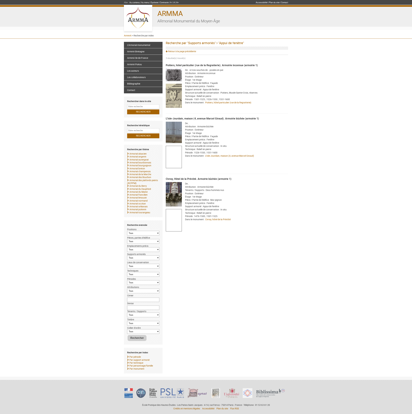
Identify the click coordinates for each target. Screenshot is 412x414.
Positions (131, 229)
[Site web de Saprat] (198, 397)
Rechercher (137, 338)
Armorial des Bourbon (140, 177)
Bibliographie (133, 83)
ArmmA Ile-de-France (137, 57)
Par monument (136, 368)
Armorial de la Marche (140, 174)
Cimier (130, 295)
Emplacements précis (137, 245)
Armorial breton (137, 168)
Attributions (133, 287)
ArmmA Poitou (134, 64)
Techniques (132, 270)
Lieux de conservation (138, 262)
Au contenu (134, 2)
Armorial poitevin (137, 209)
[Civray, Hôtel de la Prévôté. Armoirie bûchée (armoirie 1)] (174, 194)
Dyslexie (154, 2)
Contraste (164, 2)
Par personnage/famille (141, 365)
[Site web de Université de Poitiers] (231, 397)
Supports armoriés (136, 254)
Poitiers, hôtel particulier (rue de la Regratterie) (228, 102)
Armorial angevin (137, 156)
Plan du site (274, 2)
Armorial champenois (140, 171)
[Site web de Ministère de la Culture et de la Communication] (128, 397)
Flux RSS (234, 408)
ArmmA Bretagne (135, 51)
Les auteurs (133, 70)
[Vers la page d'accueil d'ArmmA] (138, 18)
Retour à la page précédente (182, 51)
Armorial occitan (137, 203)
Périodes (131, 278)
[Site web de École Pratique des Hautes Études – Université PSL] (153, 397)
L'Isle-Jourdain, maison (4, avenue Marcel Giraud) (229, 155)
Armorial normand (138, 200)
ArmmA (170, 13)
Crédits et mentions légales (186, 408)
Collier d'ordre (134, 327)
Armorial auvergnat (139, 159)
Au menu (145, 2)
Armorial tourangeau (139, 212)
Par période (135, 356)
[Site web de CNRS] (141, 397)
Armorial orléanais (138, 206)
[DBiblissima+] (270, 396)
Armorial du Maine (138, 191)
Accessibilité (261, 2)
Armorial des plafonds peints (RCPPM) (142, 182)
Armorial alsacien (138, 153)
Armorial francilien (138, 194)
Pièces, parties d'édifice (138, 237)
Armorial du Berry (138, 185)
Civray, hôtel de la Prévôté (218, 219)
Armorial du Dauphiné (140, 188)
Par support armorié (139, 359)
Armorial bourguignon (140, 165)
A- (171, 2)
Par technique (136, 362)
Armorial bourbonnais (140, 162)
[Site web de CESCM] (215, 397)
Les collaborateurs (136, 77)
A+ (177, 2)
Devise (130, 303)
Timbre (130, 319)
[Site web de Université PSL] (172, 397)
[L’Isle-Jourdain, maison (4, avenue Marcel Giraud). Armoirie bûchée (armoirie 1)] (174, 133)
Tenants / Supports (136, 311)
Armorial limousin (138, 197)
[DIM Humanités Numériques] (247, 397)
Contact (284, 2)
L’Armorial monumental (138, 45)
